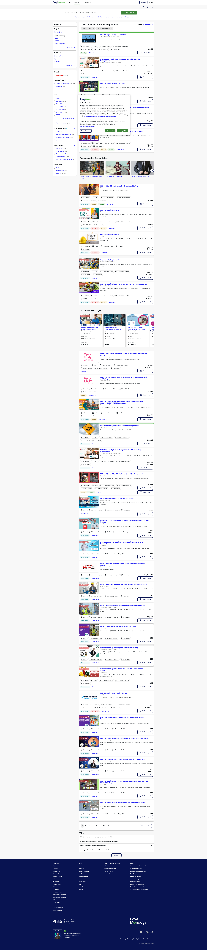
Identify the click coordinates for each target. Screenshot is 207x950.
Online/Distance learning (103, 28)
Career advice (87, 2)
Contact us (55, 868)
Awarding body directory (59, 894)
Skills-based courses (58, 900)
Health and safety (87, 28)
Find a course (71, 12)
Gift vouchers (56, 887)
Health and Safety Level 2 (109, 260)
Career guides (56, 902)
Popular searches (83, 876)
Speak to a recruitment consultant (139, 889)
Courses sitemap (57, 910)
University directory (58, 892)
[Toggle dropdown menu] (152, 35)
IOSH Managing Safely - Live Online (113, 35)
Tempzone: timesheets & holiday (139, 866)
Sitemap (81, 889)
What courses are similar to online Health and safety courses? (99, 841)
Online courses (91, 17)
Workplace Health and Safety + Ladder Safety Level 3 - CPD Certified (121, 543)
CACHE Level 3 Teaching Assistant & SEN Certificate (136, 328)
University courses (117, 17)
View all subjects (57, 874)
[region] (104, 115)
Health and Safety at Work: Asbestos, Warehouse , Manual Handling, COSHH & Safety (124, 782)
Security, (135, 939)
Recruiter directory (84, 871)
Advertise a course (58, 907)
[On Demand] (89, 87)
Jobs (69, 2)
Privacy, (140, 939)
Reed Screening (134, 879)
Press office (107, 874)
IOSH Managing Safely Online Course (113, 693)
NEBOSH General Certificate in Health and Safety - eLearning (122, 474)
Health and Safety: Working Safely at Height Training (119, 648)
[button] (152, 170)
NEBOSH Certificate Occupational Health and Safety (119, 186)
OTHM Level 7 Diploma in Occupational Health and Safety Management (120, 60)
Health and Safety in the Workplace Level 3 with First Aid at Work (123, 284)
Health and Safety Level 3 (109, 210)
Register (143, 2)
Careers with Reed (135, 881)
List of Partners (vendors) (87, 126)
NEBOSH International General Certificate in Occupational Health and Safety (123, 378)
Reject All (110, 131)
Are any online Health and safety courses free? (94, 850)
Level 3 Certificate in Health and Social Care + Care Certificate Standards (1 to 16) (90, 328)
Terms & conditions (148, 939)
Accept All (122, 131)
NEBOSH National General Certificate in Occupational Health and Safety (123, 354)
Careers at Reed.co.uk (110, 868)
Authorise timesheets (136, 868)
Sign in (151, 2)
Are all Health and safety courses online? (93, 845)
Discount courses (80, 17)
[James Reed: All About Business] (57, 934)
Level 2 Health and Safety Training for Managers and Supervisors (123, 584)
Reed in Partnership (135, 876)
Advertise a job (83, 887)
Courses (76, 2)
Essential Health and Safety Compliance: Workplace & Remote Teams (122, 718)
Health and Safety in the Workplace (112, 83)
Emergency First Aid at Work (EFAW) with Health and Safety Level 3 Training (124, 521)
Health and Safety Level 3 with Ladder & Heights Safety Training (123, 802)
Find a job (81, 868)
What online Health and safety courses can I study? (96, 837)
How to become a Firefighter (114, 177)
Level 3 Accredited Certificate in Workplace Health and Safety (122, 605)
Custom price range (68, 118)
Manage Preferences (126, 939)
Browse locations (83, 879)
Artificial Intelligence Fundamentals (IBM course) (113, 328)
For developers (108, 871)
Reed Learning (134, 874)
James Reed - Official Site (137, 884)
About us (106, 866)
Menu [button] (54, 7)
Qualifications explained (59, 897)
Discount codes (57, 884)
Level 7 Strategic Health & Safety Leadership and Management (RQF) (122, 564)
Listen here (68, 937)
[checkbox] (57, 38)
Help (54, 866)
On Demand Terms (58, 905)
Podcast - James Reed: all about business (141, 887)
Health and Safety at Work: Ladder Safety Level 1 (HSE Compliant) (124, 738)
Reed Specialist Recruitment (138, 871)
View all (116, 855)
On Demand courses (104, 17)
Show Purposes (86, 131)
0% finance (56, 889)
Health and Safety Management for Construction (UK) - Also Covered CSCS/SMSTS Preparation (121, 402)
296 (104, 826)
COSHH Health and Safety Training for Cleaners (117, 498)
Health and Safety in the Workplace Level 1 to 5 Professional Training (121, 669)
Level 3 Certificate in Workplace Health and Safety (118, 627)
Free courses (129, 17)
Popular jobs (82, 874)
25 (145, 826)
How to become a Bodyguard (140, 177)
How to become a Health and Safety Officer (91, 177)
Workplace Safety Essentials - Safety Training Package (119, 426)
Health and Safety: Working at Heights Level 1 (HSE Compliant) (122, 759)
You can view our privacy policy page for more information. (100, 116)
